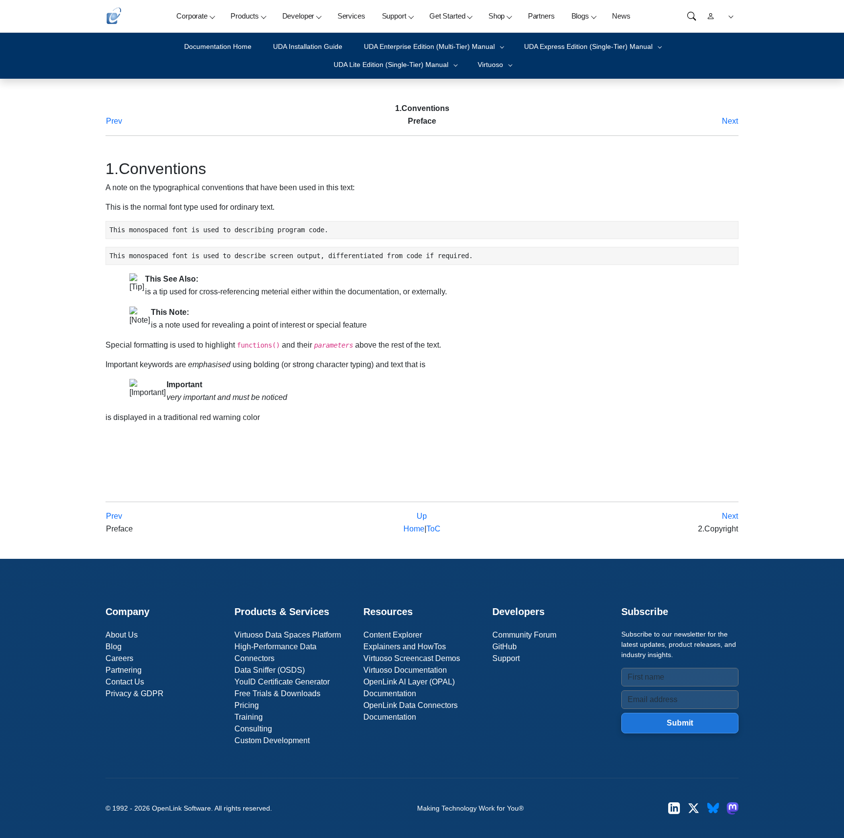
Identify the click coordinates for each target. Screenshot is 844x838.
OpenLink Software (181, 808)
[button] (729, 16)
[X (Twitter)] (693, 808)
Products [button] (245, 16)
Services (351, 16)
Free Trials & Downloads (277, 693)
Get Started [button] (447, 16)
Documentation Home (218, 46)
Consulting (253, 729)
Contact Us (125, 682)
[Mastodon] (732, 808)
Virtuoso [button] (490, 64)
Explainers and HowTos (404, 646)
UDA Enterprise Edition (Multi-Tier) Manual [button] (429, 46)
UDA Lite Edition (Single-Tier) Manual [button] (391, 64)
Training (248, 717)
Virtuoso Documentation (405, 670)
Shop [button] (496, 16)
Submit (680, 723)
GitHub (504, 646)
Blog (114, 646)
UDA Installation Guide (307, 46)
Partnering (124, 670)
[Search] (691, 16)
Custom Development (272, 740)
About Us (122, 635)
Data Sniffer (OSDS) (269, 670)
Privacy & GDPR (135, 693)
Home (413, 529)
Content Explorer (392, 635)
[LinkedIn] (674, 808)
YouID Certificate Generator (282, 682)
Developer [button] (298, 16)
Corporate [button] (192, 16)
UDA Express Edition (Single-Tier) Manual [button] (588, 46)
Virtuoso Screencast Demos (411, 658)
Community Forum (524, 635)
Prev (114, 121)
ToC (433, 529)
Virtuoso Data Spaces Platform (287, 635)
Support (506, 658)
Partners (541, 16)
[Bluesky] (713, 808)
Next (730, 121)
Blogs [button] (580, 16)
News (621, 16)
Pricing (246, 705)
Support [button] (394, 16)
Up (422, 516)
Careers (119, 658)
